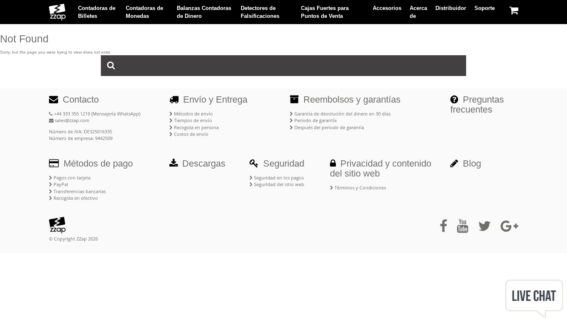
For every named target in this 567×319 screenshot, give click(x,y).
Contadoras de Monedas (144, 12)
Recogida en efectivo (75, 198)
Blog (470, 163)
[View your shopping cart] (513, 10)
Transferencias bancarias (79, 191)
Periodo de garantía (315, 120)
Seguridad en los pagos (278, 177)
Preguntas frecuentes (477, 104)
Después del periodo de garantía (328, 127)
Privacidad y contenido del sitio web (380, 168)
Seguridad (282, 163)
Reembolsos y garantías (351, 99)
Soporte (484, 8)
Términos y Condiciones (359, 187)
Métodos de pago (97, 163)
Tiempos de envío (192, 120)
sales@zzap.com (71, 120)
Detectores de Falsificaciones (260, 12)
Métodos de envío (193, 113)
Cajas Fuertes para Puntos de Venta (325, 12)
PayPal (60, 184)
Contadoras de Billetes (96, 12)
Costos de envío (190, 134)
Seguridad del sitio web (278, 184)
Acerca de (418, 12)
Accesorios (387, 8)
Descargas (202, 163)
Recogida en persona (196, 127)
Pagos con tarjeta (71, 177)
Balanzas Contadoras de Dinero (204, 12)
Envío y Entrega (214, 99)
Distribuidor (450, 8)
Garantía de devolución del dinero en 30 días (342, 113)
